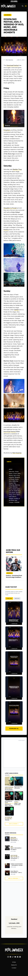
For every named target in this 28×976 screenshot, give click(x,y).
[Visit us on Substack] (17, 957)
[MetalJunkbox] (8, 6)
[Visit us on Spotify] (20, 957)
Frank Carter (16, 489)
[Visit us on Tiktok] (13, 957)
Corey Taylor (16, 494)
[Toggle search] (23, 6)
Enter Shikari (12, 496)
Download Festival (13, 65)
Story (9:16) (9, 598)
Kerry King (17, 475)
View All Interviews (13, 878)
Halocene (11, 471)
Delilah (16, 309)
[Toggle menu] (26, 6)
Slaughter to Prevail (10, 208)
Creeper (11, 502)
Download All (14, 728)
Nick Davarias (9, 60)
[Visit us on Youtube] (15, 957)
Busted (11, 475)
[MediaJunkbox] (14, 1)
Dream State (16, 473)
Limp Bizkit (12, 492)
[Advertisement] (14, 526)
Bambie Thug (17, 169)
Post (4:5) (17, 598)
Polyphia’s (7, 130)
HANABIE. (17, 502)
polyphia (11, 477)
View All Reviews (13, 823)
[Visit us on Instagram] (8, 957)
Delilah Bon (17, 490)
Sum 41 (11, 490)
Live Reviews (7, 14)
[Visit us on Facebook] (10, 957)
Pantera (6, 229)
